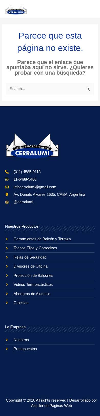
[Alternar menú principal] (89, 9)
